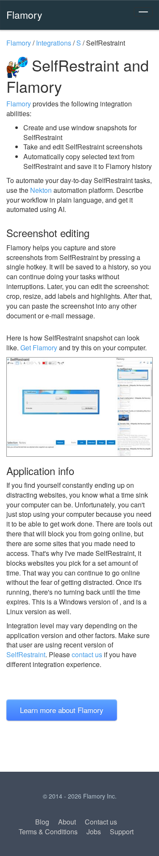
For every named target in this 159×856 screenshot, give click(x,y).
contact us (87, 654)
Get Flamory (38, 347)
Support (122, 831)
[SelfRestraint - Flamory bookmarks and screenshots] (79, 406)
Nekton (41, 190)
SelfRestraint (25, 654)
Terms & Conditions (48, 831)
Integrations (53, 43)
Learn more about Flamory (61, 709)
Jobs (93, 831)
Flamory (24, 14)
